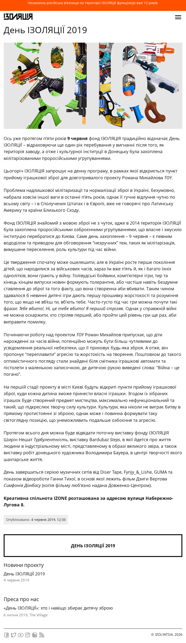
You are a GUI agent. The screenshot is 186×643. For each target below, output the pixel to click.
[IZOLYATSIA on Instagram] (28, 636)
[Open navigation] (178, 17)
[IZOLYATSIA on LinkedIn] (35, 636)
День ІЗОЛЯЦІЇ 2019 (93, 546)
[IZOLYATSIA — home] (18, 17)
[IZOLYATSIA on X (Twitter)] (13, 636)
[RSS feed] (42, 636)
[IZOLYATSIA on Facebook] (6, 636)
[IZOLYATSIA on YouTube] (20, 636)
